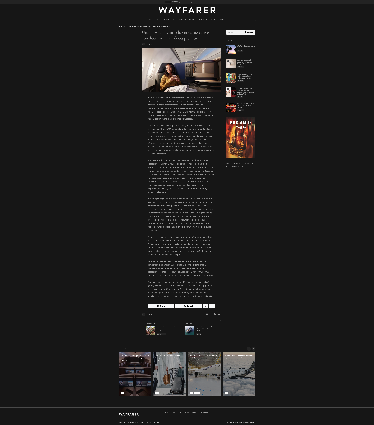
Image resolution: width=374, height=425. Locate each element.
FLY (125, 26)
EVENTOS (240, 110)
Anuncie (195, 413)
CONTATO (186, 413)
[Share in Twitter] (211, 314)
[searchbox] (235, 32)
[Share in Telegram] (215, 314)
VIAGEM (168, 2)
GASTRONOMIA (161, 334)
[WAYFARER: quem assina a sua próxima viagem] (231, 49)
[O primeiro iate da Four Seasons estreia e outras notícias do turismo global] (201, 329)
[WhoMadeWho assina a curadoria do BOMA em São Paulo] (231, 107)
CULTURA (240, 66)
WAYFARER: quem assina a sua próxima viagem (186, 2)
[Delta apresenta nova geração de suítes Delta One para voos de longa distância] (135, 374)
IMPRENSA (204, 413)
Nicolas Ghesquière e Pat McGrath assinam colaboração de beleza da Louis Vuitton (246, 91)
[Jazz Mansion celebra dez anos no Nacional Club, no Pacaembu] (231, 63)
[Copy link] (219, 314)
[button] (119, 19)
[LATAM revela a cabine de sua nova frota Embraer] (204, 374)
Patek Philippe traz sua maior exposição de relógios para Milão (245, 76)
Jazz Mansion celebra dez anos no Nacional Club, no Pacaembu (245, 62)
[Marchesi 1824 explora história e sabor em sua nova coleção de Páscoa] (161, 329)
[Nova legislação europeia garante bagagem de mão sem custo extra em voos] (169, 374)
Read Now (205, 2)
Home (120, 26)
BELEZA (240, 96)
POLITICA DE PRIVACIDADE (170, 413)
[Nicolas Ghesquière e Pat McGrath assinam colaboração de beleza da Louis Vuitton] (231, 92)
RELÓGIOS (241, 80)
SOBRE (156, 413)
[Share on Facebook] (207, 314)
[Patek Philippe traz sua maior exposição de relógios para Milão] (231, 78)
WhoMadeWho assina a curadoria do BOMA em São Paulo (245, 105)
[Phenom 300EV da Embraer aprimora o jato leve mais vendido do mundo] (239, 374)
